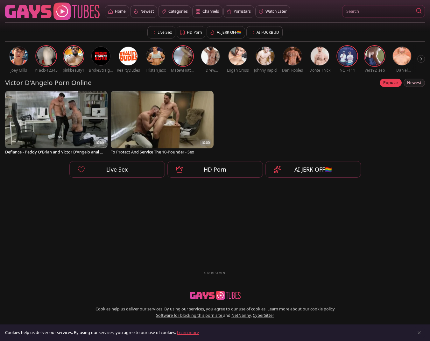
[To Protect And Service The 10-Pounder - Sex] (162, 123)
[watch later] (13, 98)
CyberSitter (263, 315)
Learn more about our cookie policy (301, 309)
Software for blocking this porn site (189, 315)
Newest (414, 82)
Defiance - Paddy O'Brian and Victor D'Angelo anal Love (55, 152)
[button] (419, 11)
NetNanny (241, 315)
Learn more (188, 332)
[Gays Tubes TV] (215, 295)
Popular (390, 82)
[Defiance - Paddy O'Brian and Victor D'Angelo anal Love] (56, 123)
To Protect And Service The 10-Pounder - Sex (152, 152)
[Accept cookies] (419, 332)
